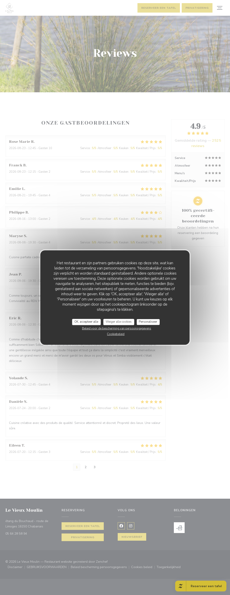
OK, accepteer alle (86, 322)
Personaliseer (148, 322)
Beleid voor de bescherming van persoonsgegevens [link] (116, 328)
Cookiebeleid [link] (115, 334)
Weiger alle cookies (119, 322)
